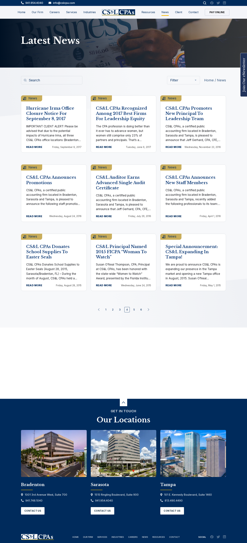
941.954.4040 (34, 3)
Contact (193, 12)
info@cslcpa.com (64, 3)
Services (102, 537)
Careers (133, 537)
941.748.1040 (34, 500)
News (165, 12)
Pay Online (217, 12)
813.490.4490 (174, 500)
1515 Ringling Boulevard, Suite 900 (116, 494)
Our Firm (88, 537)
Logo (118, 12)
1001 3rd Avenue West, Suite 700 (46, 494)
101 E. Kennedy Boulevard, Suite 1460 (188, 494)
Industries (118, 537)
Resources (148, 12)
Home (21, 12)
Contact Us (32, 510)
